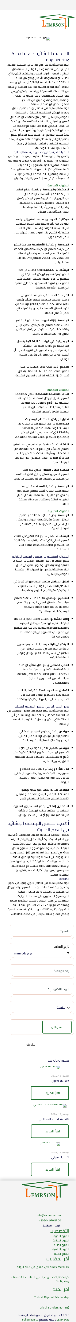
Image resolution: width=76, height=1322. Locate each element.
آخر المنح (61, 1289)
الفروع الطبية (61, 1244)
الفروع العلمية (60, 1249)
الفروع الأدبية (61, 1235)
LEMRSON (63, 1319)
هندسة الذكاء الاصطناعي (54, 1119)
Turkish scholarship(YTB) (53, 1307)
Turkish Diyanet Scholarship (51, 1297)
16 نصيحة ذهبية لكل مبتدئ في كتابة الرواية (43, 1266)
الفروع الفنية (61, 1253)
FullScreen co (30, 1319)
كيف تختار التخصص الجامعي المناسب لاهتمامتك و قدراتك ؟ (40, 1279)
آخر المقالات (57, 1258)
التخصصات (59, 1230)
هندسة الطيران (60, 1080)
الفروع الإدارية (61, 1240)
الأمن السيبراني (60, 1157)
